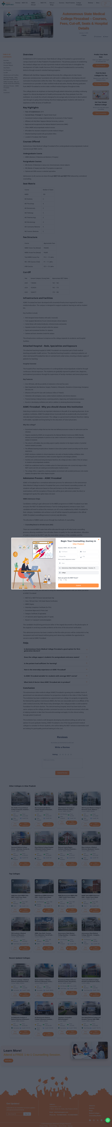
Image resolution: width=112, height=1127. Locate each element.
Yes (61, 580)
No (66, 580)
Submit (78, 585)
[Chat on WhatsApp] (107, 1120)
